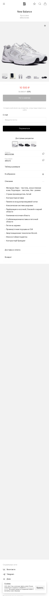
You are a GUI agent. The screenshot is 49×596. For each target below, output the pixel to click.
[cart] (45, 3)
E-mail (5, 115)
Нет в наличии (24, 98)
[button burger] (4, 4)
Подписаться (24, 128)
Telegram (10, 574)
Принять (40, 588)
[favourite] (34, 3)
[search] (39, 3)
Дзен (9, 579)
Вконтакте (11, 569)
